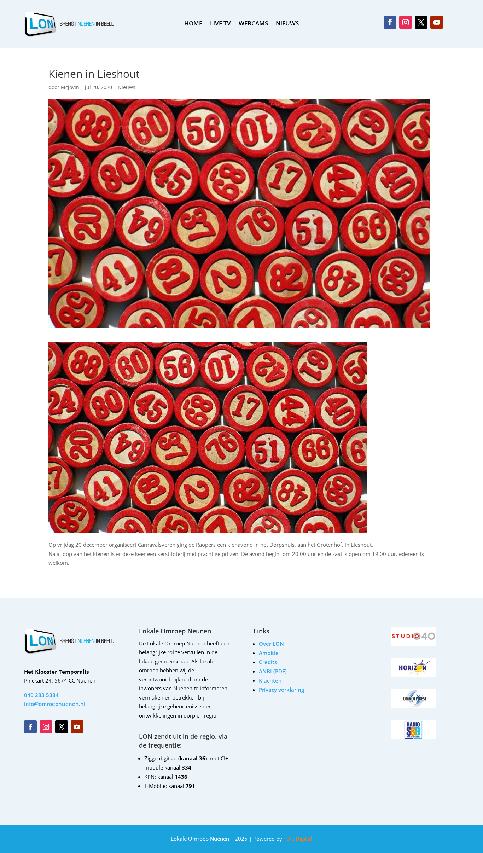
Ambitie (269, 652)
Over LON (271, 643)
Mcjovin (70, 87)
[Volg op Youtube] (436, 22)
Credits (268, 662)
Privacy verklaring (281, 689)
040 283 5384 (41, 694)
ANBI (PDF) (273, 671)
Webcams (253, 24)
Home (193, 24)
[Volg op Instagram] (405, 22)
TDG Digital (297, 838)
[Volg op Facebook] (390, 22)
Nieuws (126, 87)
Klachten (270, 680)
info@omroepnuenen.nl (54, 703)
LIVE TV (220, 24)
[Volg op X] (421, 22)
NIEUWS (287, 24)
